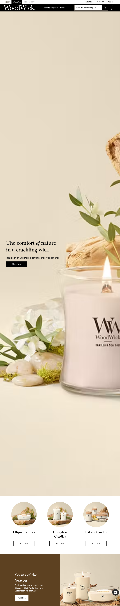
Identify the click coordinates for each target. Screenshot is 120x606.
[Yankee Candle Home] (8, 1)
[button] (111, 2)
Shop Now (16, 264)
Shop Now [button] (21, 598)
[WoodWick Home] (16, 1)
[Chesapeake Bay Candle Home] (29, 1)
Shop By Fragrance (51, 8)
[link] (88, 2)
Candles (63, 8)
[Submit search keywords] (105, 7)
